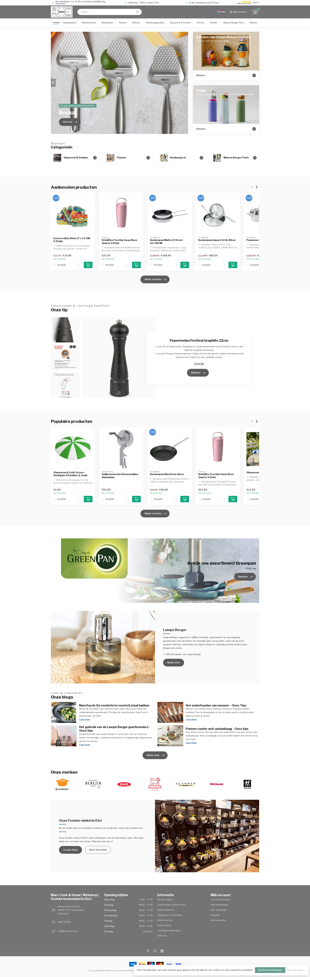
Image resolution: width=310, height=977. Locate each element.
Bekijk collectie (153, 279)
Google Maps (70, 849)
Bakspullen (107, 22)
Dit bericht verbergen (270, 970)
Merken (253, 22)
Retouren (162, 935)
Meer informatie (98, 849)
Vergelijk (61, 265)
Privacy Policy (164, 925)
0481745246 (64, 922)
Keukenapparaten (155, 22)
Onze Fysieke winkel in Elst (171, 904)
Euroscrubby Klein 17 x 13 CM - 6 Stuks (72, 240)
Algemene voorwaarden (169, 915)
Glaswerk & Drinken (180, 22)
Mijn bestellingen (219, 904)
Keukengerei (69, 22)
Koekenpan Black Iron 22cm (167, 474)
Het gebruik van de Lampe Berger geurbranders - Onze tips (114, 728)
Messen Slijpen (165, 899)
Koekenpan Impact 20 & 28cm (216, 240)
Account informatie (220, 899)
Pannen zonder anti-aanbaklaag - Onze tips (217, 728)
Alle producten (218, 920)
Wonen (213, 22)
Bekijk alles (173, 662)
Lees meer (84, 719)
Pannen (123, 22)
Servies (200, 22)
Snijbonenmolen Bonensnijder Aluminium (120, 476)
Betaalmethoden (166, 909)
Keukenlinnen (89, 22)
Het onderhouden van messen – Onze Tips (216, 705)
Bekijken (196, 372)
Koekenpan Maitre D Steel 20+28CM (166, 241)
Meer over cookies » (296, 970)
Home (56, 22)
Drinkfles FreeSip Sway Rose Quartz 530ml (119, 241)
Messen (136, 22)
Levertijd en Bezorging (168, 930)
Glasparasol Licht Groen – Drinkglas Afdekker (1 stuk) (70, 474)
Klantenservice (165, 920)
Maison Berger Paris (233, 22)
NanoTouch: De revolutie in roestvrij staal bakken (114, 705)
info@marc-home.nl (68, 931)
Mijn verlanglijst (219, 909)
